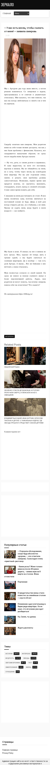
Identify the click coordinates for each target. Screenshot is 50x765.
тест (30, 663)
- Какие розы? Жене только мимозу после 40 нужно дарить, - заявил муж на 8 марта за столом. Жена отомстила (23, 572)
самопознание (11, 667)
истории (9, 654)
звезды (26, 658)
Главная (7, 13)
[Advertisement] (25, 122)
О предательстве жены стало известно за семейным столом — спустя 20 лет (32, 595)
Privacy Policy (7, 753)
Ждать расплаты (25, 628)
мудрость (10, 658)
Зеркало (7, 4)
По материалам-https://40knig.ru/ (18, 294)
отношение (10, 672)
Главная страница (10, 750)
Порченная (22, 582)
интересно (9, 336)
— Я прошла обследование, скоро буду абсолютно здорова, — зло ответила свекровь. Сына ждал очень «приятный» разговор (23, 556)
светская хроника (13, 663)
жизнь (28, 667)
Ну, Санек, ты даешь (27, 617)
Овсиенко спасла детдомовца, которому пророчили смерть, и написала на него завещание (21, 392)
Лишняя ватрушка (11, 367)
